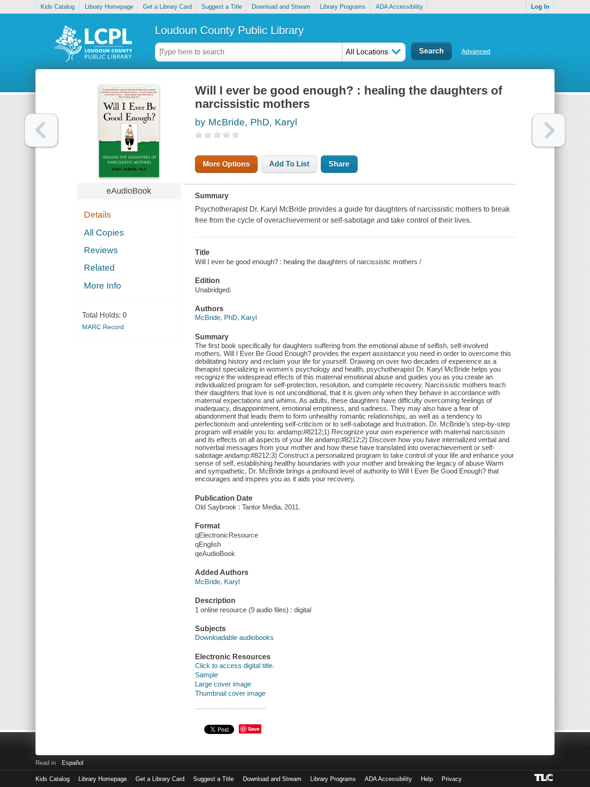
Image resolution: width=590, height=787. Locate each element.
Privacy (452, 778)
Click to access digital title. (234, 665)
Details (97, 214)
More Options (226, 164)
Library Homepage (109, 6)
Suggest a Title (221, 6)
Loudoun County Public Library (229, 30)
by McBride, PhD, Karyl (246, 122)
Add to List (289, 164)
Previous (41, 130)
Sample (206, 675)
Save (254, 728)
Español (72, 762)
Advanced (475, 51)
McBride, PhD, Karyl (226, 317)
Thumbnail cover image (230, 693)
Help (427, 778)
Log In (540, 6)
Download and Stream (281, 6)
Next (549, 130)
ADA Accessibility (399, 6)
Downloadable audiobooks (234, 637)
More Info (102, 285)
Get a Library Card (167, 6)
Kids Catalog (58, 6)
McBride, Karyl (217, 582)
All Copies (104, 232)
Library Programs (343, 6)
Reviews (101, 250)
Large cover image (223, 684)
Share (339, 164)
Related (99, 267)
